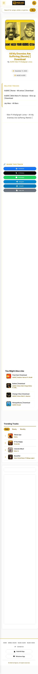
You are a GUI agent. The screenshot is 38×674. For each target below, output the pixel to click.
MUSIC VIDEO (31, 643)
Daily (6, 429)
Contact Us (20, 646)
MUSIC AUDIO (21, 75)
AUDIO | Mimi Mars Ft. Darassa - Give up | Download (19, 97)
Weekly (14, 429)
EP (15, 646)
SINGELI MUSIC (12, 643)
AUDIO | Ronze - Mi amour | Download (18, 91)
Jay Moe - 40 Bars (11, 103)
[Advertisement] (19, 142)
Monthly (22, 429)
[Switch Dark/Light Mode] (34, 3)
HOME (5, 643)
